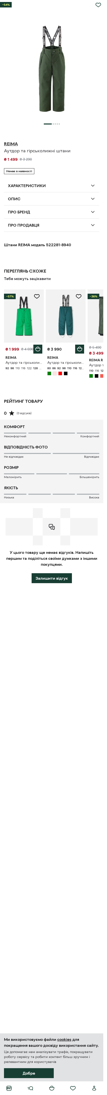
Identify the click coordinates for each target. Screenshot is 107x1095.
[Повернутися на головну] (9, 1088)
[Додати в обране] (98, 5)
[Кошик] (52, 1088)
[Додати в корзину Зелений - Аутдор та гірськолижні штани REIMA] (37, 349)
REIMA (11, 144)
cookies (64, 1039)
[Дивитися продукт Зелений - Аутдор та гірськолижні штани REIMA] (24, 315)
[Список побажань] (73, 1088)
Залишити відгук (52, 578)
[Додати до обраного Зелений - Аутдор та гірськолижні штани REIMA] (37, 296)
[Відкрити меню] (30, 1088)
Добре (29, 1073)
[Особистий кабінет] (94, 1088)
